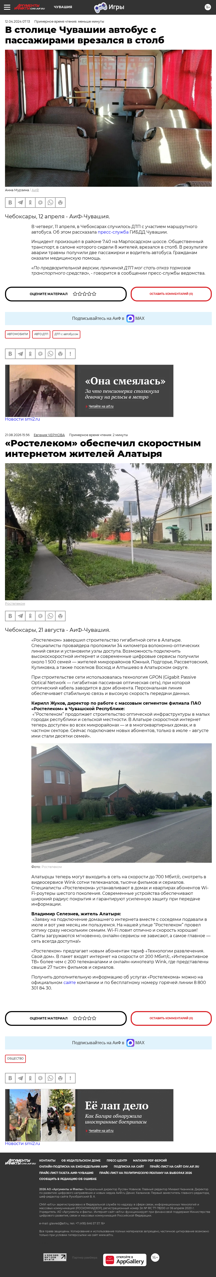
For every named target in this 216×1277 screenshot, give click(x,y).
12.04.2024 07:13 (17, 21)
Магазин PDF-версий (150, 1160)
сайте (70, 982)
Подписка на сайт (129, 1166)
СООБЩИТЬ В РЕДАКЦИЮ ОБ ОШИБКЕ (68, 1179)
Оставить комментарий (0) (171, 294)
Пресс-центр (117, 1160)
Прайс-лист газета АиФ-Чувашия (66, 1173)
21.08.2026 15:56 (17, 435)
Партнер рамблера (84, 1257)
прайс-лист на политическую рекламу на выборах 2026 (145, 1173)
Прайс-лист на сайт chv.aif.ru (174, 1166)
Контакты (47, 1160)
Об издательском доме (81, 1160)
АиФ (35, 190)
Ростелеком (15, 603)
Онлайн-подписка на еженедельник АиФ (73, 1166)
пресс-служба (113, 232)
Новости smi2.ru (22, 419)
